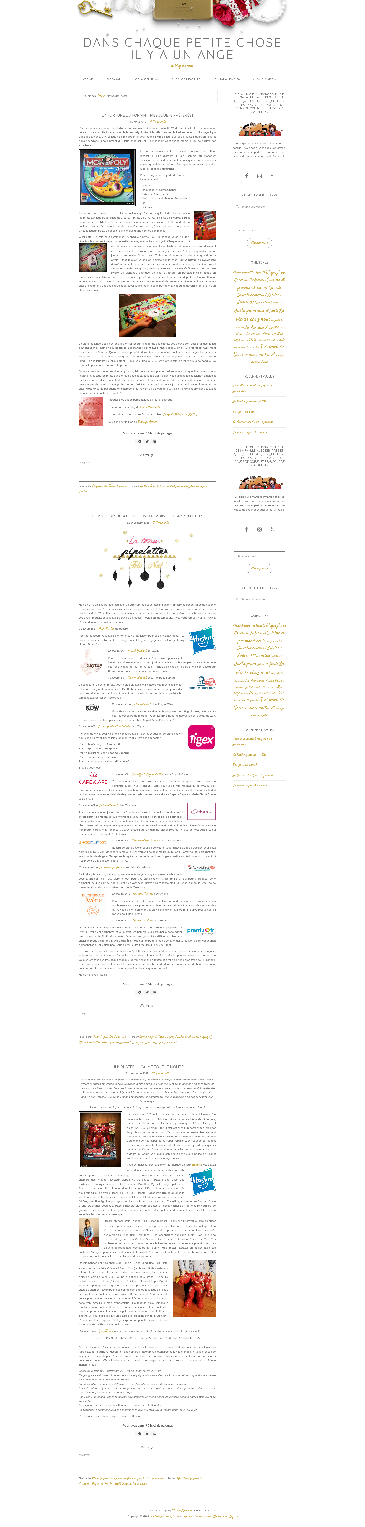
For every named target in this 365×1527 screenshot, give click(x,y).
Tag (258, 347)
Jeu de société (159, 486)
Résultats (126, 1042)
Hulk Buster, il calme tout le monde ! (147, 1066)
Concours (120, 1036)
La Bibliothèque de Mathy (180, 414)
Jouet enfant (140, 1483)
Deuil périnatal (272, 287)
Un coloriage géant (110, 867)
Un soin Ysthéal (143, 894)
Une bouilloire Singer (145, 840)
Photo (252, 340)
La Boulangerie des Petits (249, 401)
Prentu (114, 1042)
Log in (233, 1516)
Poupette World (150, 407)
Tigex (159, 1042)
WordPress (220, 1516)
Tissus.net (170, 1042)
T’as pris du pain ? (245, 411)
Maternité (279, 328)
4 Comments (158, 122)
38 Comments (161, 1073)
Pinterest (261, 340)
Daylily (169, 1036)
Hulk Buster (106, 628)
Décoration (263, 302)
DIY (253, 302)
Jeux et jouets (118, 486)
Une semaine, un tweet (254, 354)
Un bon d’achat (137, 677)
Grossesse (276, 302)
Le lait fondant (137, 651)
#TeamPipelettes (102, 1036)
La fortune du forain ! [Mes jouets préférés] (147, 115)
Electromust (183, 1036)
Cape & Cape (156, 1036)
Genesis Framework (197, 1516)
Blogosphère (100, 486)
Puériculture (272, 340)
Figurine (98, 1483)
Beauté (260, 272)
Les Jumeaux (255, 327)
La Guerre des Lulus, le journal (253, 422)
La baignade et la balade (114, 726)
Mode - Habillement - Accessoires (256, 334)
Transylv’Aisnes (147, 422)
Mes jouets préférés (182, 486)
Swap (252, 347)
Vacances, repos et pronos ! (250, 432)
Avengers (84, 1483)
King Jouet (106, 1331)
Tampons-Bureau (144, 1042)
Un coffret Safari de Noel (148, 774)
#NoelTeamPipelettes (190, 1478)
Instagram (245, 310)
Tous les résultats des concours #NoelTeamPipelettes (147, 516)
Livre (269, 327)
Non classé (244, 340)
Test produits (154, 1478)
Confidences (258, 280)
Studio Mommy (182, 1510)
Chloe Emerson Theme (165, 1516)
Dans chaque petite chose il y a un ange (182, 48)
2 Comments (161, 522)
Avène (143, 1036)
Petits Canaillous (98, 1042)
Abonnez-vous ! (259, 243)
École (264, 361)
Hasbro (144, 486)
